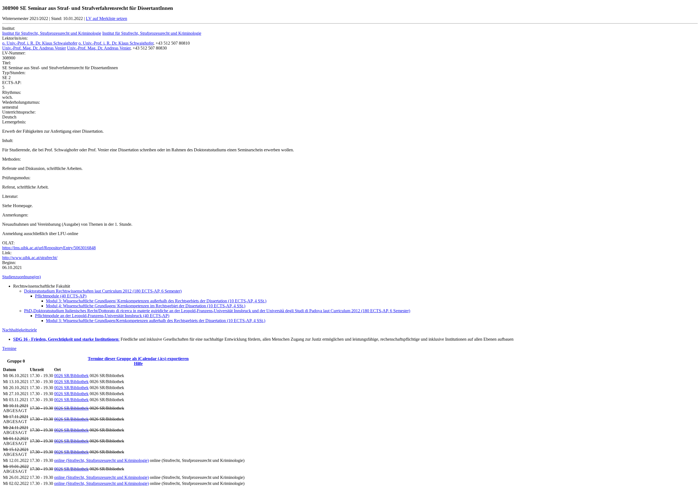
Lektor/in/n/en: (15, 38)
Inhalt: (7, 140)
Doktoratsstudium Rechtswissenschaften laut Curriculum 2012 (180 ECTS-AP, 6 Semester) (103, 291)
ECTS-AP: (11, 82)
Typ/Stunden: (13, 72)
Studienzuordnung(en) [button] (21, 276)
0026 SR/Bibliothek (71, 375)
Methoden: (11, 159)
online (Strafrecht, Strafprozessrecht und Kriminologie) (101, 460)
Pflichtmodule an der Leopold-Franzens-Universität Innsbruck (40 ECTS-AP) (102, 315)
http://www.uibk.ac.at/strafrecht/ (29, 257)
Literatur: (10, 196)
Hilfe (138, 363)
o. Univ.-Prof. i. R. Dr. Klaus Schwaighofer (39, 43)
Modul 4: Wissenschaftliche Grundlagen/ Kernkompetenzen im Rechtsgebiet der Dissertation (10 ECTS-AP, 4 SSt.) (145, 305)
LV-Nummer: (13, 53)
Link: (6, 252)
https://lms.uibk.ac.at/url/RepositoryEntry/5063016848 (49, 247)
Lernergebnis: (14, 122)
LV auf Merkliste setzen (106, 18)
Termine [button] (9, 348)
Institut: (8, 28)
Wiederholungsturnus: (21, 102)
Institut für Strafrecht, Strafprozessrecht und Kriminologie (51, 33)
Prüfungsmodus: (16, 177)
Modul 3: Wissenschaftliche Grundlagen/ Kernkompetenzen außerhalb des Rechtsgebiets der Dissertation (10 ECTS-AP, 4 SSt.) (156, 301)
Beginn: (9, 262)
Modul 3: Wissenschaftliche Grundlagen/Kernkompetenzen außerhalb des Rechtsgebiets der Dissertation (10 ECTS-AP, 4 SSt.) (155, 320)
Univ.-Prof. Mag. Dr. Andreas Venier (34, 48)
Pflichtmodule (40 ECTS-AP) (60, 296)
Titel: (6, 62)
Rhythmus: (11, 92)
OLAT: (8, 243)
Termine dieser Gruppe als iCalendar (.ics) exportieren (138, 358)
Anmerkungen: (15, 215)
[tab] (350, 276)
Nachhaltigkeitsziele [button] (19, 330)
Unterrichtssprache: (19, 112)
